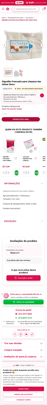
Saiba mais (42, 95)
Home (4, 18)
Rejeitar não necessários (23, 394)
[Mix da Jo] (7, 9)
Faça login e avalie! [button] (25, 278)
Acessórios (29, 18)
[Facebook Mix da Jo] (15, 334)
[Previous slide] (4, 45)
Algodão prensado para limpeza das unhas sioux (19, 20)
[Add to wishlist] (15, 160)
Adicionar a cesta (16, 172)
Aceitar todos (23, 389)
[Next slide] (42, 45)
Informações (12, 183)
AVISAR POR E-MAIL (21, 119)
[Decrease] (4, 173)
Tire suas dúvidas (13, 343)
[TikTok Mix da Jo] (32, 334)
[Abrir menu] (3, 9)
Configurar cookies (24, 400)
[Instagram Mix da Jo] (20, 334)
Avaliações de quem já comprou (20, 356)
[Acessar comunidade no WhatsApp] (23, 302)
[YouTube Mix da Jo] (26, 334)
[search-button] (14, 9)
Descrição (10, 221)
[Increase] (8, 173)
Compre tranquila (13, 350)
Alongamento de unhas (16, 18)
